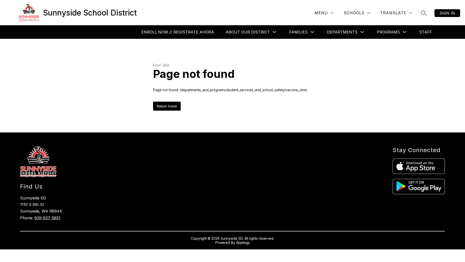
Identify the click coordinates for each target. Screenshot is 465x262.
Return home (167, 106)
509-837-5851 (47, 217)
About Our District (248, 32)
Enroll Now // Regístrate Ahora (177, 32)
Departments (342, 32)
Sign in (447, 13)
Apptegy (243, 242)
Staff (425, 32)
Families (298, 32)
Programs (388, 32)
